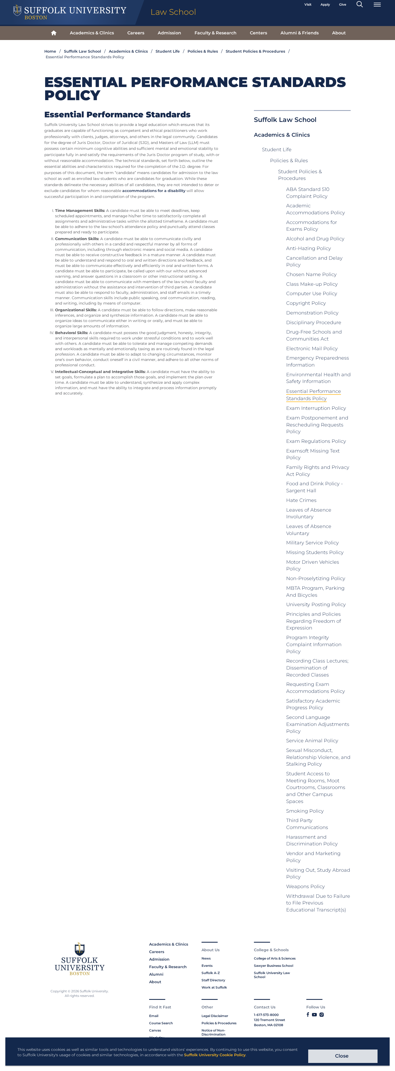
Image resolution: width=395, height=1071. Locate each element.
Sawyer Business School (273, 966)
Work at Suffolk (214, 987)
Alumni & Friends (300, 32)
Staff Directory (213, 980)
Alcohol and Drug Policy (315, 239)
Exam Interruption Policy (316, 408)
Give (342, 4)
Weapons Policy (305, 886)
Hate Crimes (301, 500)
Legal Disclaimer (215, 1016)
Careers (135, 32)
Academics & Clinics (92, 32)
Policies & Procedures (219, 1023)
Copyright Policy (306, 303)
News (206, 958)
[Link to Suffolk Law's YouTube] (314, 1015)
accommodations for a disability (153, 190)
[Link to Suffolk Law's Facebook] (307, 1015)
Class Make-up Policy (312, 284)
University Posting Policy (316, 604)
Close (342, 1056)
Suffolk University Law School (272, 975)
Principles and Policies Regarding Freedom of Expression (313, 621)
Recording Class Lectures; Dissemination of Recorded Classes (317, 668)
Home (50, 51)
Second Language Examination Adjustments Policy (317, 724)
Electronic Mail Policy (312, 349)
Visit (307, 4)
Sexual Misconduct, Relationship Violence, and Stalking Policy (318, 757)
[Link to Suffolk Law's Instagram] (321, 1015)
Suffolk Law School (82, 51)
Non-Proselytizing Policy (315, 578)
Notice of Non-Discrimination (213, 1032)
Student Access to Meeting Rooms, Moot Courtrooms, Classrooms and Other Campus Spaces (315, 787)
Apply (325, 4)
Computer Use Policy (311, 293)
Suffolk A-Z (211, 973)
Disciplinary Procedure (313, 322)
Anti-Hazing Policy (308, 248)
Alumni (156, 974)
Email (153, 1016)
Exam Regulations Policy (316, 441)
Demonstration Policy (312, 313)
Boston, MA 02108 (268, 1025)
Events (207, 966)
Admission (169, 32)
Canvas (155, 1030)
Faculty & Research (215, 32)
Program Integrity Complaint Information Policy (314, 644)
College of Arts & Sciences (275, 958)
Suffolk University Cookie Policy (215, 1054)
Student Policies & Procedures (255, 51)
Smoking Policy (305, 811)
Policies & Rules (203, 51)
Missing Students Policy (315, 552)
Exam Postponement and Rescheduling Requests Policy (317, 425)
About (339, 32)
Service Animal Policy (312, 741)
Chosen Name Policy (311, 274)
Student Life (168, 51)
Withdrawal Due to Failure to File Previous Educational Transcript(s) (318, 903)
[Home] (53, 33)
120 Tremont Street (269, 1020)
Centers (258, 32)
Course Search (161, 1023)
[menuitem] (53, 33)
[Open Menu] (377, 4)
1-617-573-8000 (266, 1015)
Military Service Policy (312, 543)
